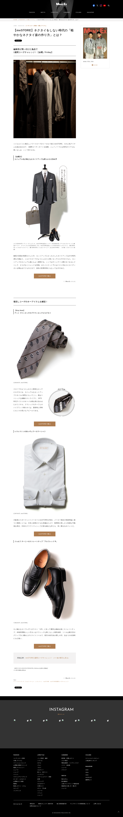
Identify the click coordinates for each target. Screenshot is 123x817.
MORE (96, 65)
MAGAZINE (90, 12)
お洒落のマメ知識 (18, 781)
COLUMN (78, 12)
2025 (87, 770)
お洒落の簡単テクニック (20, 765)
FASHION (32, 12)
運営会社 (32, 803)
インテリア (40, 774)
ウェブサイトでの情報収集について (80, 803)
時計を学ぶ (65, 779)
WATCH (43, 12)
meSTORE (46, 681)
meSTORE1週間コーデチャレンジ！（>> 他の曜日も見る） (47, 658)
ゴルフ (39, 767)
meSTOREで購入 (45, 276)
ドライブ (64, 770)
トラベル (39, 760)
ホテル (39, 763)
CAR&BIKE (67, 12)
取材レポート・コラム (19, 786)
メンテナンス (17, 790)
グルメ (39, 765)
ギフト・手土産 (41, 788)
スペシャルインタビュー (92, 758)
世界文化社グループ (35, 806)
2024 (87, 772)
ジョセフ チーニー (29, 681)
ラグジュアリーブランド (20, 776)
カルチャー (40, 770)
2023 (87, 775)
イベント (15, 774)
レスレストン (38, 681)
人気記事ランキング (91, 760)
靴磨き (15, 783)
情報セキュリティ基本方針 (45, 803)
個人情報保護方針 (62, 803)
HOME (15, 19)
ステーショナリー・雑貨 (44, 776)
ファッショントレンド (19, 763)
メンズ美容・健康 (42, 758)
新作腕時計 (65, 781)
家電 (38, 779)
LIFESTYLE (54, 12)
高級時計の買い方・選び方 (69, 786)
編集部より (89, 779)
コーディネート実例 (31, 25)
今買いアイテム (31, 19)
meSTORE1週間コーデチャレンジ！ (59, 681)
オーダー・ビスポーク (19, 779)
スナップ (15, 788)
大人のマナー (41, 783)
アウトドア (40, 781)
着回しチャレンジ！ (19, 767)
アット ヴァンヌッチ (18, 681)
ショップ (15, 772)
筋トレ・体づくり (42, 772)
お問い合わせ (97, 803)
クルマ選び (65, 760)
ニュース (15, 770)
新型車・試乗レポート (68, 758)
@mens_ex (61, 714)
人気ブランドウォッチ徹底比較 (70, 783)
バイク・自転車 (66, 765)
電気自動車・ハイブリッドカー (70, 763)
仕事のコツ (40, 786)
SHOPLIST (89, 777)
